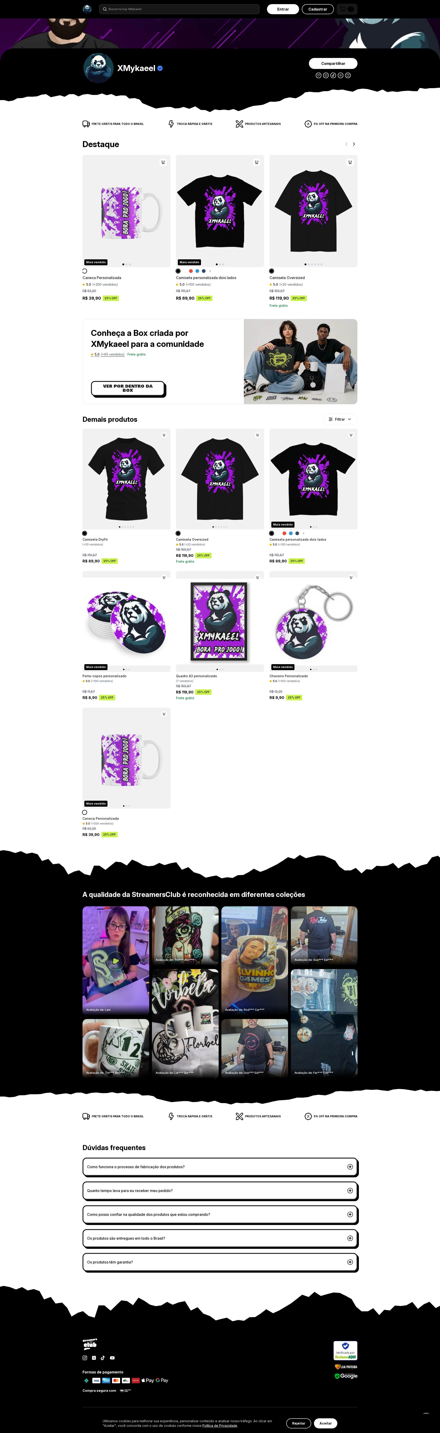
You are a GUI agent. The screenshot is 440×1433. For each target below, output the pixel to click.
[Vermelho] (191, 271)
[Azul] (197, 271)
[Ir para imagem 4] (315, 264)
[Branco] (85, 271)
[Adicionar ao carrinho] (163, 162)
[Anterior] (346, 144)
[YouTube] (112, 1358)
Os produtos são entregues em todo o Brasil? (126, 1238)
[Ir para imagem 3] (130, 264)
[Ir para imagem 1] (123, 264)
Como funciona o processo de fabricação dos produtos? (136, 1166)
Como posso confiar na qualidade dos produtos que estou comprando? (148, 1214)
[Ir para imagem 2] (126, 264)
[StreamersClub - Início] (89, 1344)
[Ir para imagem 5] (318, 264)
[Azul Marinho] (204, 271)
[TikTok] (103, 1358)
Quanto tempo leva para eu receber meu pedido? (130, 1190)
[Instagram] (84, 1358)
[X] (94, 1358)
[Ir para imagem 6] (321, 264)
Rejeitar (298, 1423)
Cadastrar (317, 9)
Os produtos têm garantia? (110, 1262)
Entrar (283, 9)
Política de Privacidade (219, 1426)
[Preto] (178, 271)
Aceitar (325, 1423)
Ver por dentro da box (127, 388)
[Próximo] (354, 144)
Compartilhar (333, 63)
